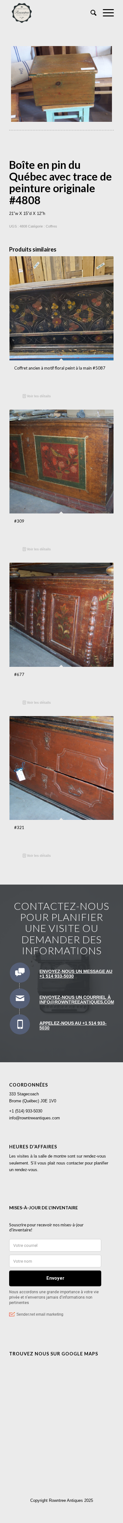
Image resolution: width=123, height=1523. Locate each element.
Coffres (51, 226)
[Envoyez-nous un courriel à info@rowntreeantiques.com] (20, 998)
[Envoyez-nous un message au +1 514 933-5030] (20, 973)
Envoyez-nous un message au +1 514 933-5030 (75, 974)
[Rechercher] (90, 13)
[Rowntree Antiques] (51, 13)
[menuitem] (90, 13)
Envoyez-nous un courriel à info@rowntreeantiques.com (76, 999)
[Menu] (105, 13)
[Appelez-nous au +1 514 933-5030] (20, 1024)
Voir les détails (38, 396)
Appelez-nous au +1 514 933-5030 (73, 1025)
